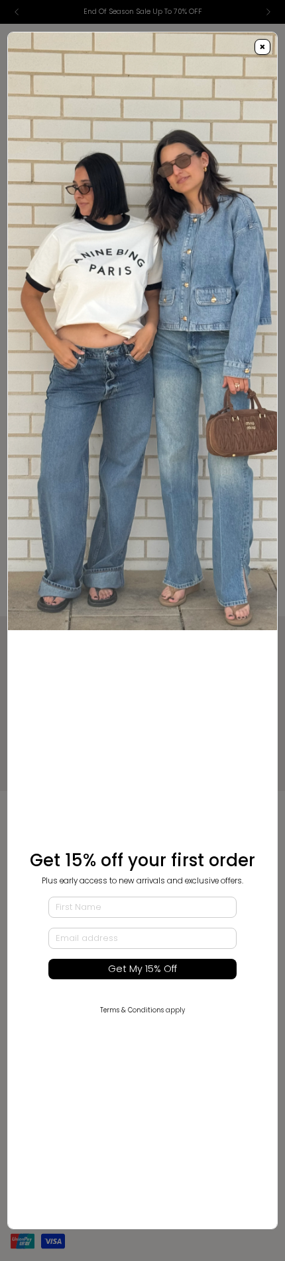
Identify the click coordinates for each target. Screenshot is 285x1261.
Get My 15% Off (142, 968)
